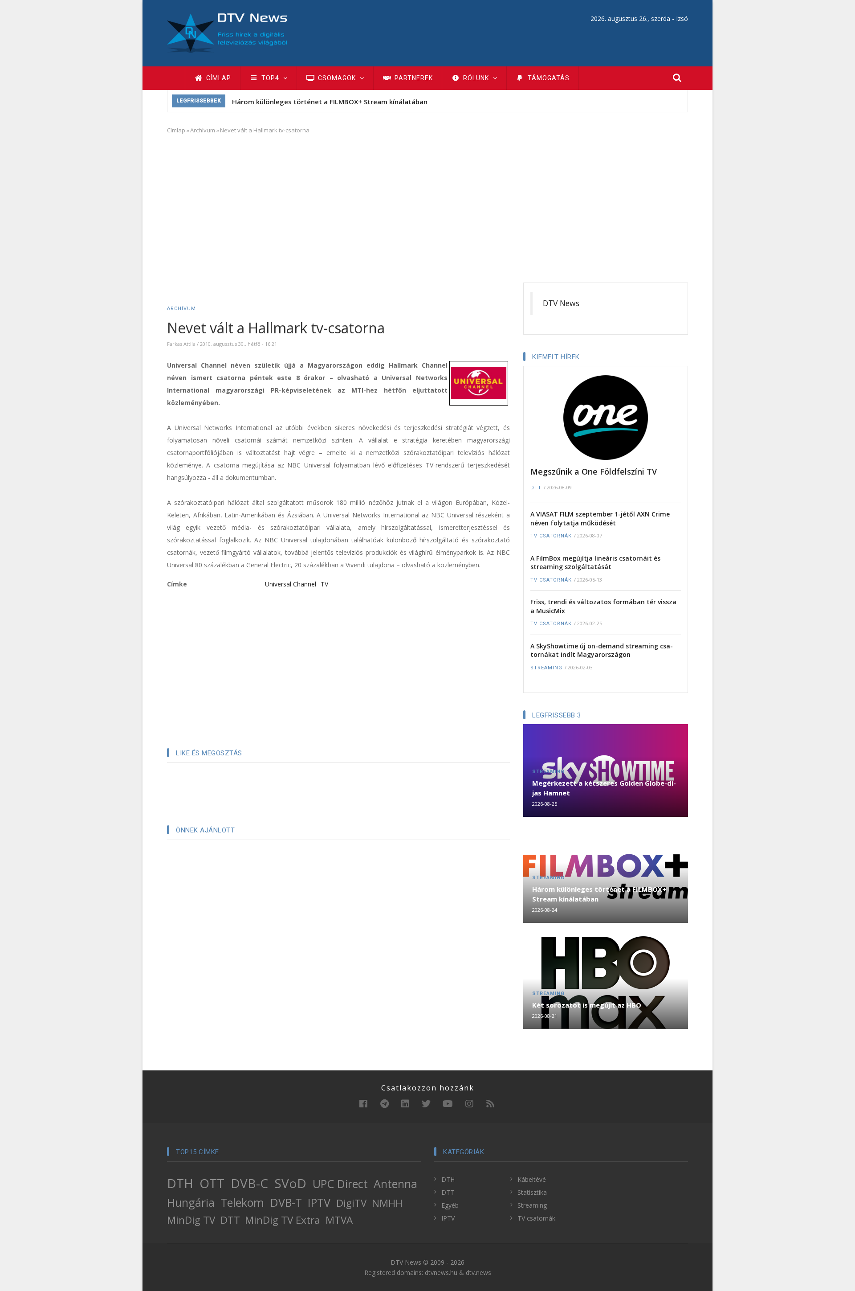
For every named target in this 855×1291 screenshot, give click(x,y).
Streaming (546, 668)
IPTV (319, 1202)
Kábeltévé (531, 1179)
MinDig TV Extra (282, 1220)
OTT (212, 1183)
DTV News (561, 303)
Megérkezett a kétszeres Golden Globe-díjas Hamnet (604, 788)
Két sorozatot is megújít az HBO (586, 1004)
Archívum (202, 130)
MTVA (339, 1220)
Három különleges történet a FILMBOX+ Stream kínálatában (330, 101)
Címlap (217, 78)
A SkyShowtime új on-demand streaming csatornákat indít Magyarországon (601, 650)
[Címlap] (227, 32)
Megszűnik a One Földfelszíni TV (593, 471)
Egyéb (450, 1205)
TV (324, 584)
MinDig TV (191, 1220)
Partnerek (413, 78)
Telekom (242, 1202)
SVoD (290, 1183)
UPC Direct (340, 1183)
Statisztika (532, 1192)
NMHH (387, 1203)
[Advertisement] (427, 206)
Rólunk (476, 78)
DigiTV (351, 1203)
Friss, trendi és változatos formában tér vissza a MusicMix (603, 606)
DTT (536, 488)
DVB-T (286, 1202)
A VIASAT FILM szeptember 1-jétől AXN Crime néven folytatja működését (600, 518)
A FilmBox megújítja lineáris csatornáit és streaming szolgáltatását (595, 562)
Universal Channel (290, 584)
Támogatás (548, 78)
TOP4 (270, 78)
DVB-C (249, 1183)
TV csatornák (551, 536)
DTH (180, 1183)
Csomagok (337, 78)
